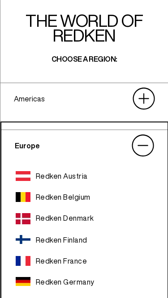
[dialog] (84, 149)
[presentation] (84, 99)
